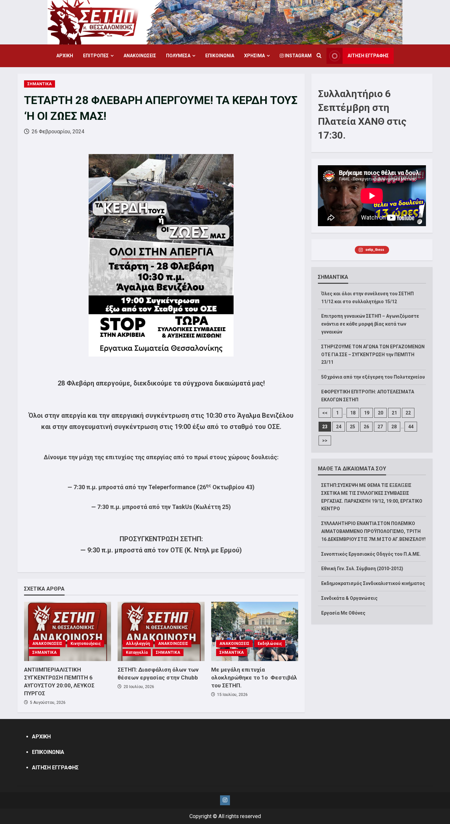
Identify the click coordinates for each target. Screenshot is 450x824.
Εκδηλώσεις (270, 643)
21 (394, 412)
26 (366, 426)
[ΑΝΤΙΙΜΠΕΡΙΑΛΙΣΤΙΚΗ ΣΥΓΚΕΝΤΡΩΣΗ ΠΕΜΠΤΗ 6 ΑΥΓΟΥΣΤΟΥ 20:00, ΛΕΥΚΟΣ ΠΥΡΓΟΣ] (67, 631)
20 (380, 412)
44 (410, 426)
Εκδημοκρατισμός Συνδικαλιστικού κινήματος (373, 583)
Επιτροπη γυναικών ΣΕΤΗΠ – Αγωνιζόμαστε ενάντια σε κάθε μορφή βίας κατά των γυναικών (370, 323)
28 (394, 426)
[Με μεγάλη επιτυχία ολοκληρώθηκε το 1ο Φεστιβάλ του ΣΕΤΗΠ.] (254, 631)
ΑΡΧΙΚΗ (64, 55)
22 (408, 412)
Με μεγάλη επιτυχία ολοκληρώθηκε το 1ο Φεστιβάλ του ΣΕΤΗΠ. (254, 677)
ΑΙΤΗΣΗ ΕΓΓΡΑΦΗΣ (368, 55)
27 (380, 426)
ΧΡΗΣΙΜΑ (254, 55)
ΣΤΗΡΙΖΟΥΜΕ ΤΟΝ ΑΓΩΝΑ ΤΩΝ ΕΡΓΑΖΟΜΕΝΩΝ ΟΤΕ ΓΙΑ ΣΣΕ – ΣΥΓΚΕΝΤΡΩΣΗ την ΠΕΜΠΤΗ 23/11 (373, 354)
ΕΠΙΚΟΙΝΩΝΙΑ (219, 55)
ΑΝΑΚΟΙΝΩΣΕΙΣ (140, 55)
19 (366, 412)
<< (324, 412)
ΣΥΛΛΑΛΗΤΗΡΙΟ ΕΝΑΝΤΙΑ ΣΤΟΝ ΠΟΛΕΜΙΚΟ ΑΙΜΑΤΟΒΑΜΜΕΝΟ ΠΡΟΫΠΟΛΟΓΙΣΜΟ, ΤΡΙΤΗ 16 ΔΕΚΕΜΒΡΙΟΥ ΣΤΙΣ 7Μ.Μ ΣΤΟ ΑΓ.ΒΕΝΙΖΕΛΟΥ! (373, 531)
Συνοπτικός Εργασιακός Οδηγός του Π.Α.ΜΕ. (371, 554)
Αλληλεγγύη (138, 643)
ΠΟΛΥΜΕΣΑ (178, 55)
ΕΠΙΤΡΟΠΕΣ (96, 55)
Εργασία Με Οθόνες (343, 613)
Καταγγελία (137, 652)
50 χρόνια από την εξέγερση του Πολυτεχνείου (373, 377)
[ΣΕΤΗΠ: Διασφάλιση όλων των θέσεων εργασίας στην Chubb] (161, 631)
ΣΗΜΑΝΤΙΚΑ (39, 84)
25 (352, 426)
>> (324, 440)
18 (352, 412)
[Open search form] (319, 56)
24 (338, 426)
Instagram (298, 55)
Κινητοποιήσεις (85, 643)
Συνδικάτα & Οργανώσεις (349, 598)
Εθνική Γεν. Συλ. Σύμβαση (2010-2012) (362, 568)
